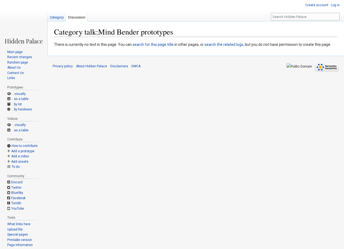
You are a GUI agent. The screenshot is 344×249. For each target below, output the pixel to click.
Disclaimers (119, 66)
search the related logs (224, 44)
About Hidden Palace (91, 66)
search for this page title (153, 44)
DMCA (136, 66)
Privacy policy (63, 66)
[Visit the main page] (23, 22)
